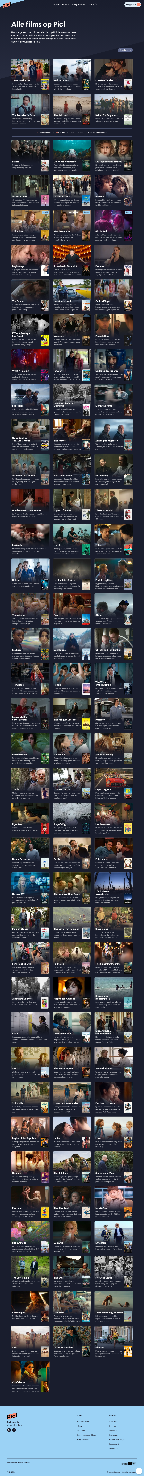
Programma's (78, 4)
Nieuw (79, 1426)
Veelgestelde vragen (117, 1439)
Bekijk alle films (83, 1439)
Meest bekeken (83, 1421)
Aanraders (81, 1430)
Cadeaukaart (114, 1444)
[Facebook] (14, 1430)
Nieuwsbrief (113, 1448)
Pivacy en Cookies (113, 1472)
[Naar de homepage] (7, 4)
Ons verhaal (113, 1435)
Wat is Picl (113, 1421)
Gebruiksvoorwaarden (129, 1472)
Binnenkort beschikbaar (86, 1435)
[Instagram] (9, 1430)
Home (56, 4)
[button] (132, 4)
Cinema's (92, 4)
